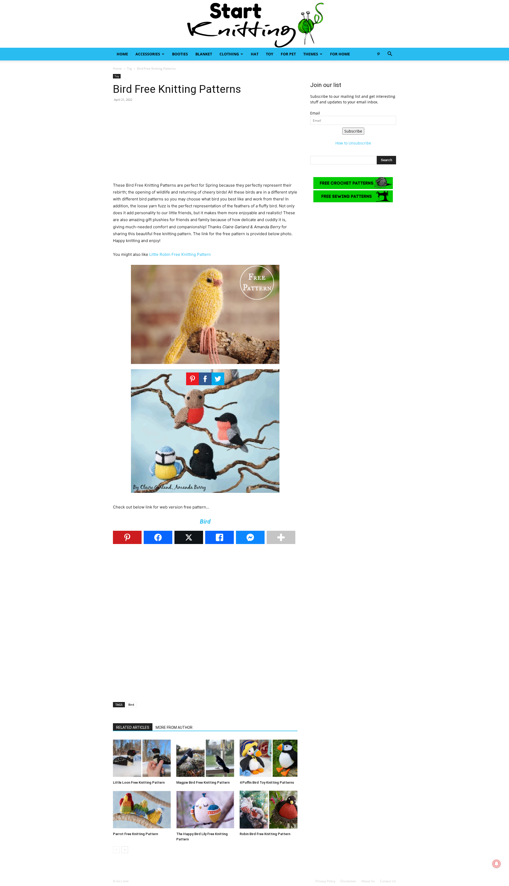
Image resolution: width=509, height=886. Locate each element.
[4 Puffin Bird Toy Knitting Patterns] (268, 758)
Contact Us (388, 881)
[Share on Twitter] (188, 537)
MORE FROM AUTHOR (174, 727)
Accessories (147, 53)
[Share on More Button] (281, 537)
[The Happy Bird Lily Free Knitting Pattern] (205, 810)
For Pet (288, 53)
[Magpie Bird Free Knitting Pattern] (205, 758)
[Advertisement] (205, 145)
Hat (254, 53)
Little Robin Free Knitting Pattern (180, 254)
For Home (340, 53)
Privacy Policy (325, 881)
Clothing (229, 53)
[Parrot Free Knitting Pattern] (142, 810)
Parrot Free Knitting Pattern (135, 834)
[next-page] (124, 849)
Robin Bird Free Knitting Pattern (265, 834)
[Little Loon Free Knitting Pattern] (142, 758)
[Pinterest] (378, 54)
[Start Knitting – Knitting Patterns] (254, 24)
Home (122, 53)
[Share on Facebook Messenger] (250, 537)
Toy (269, 53)
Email (315, 113)
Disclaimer (348, 881)
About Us (368, 881)
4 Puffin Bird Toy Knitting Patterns (267, 782)
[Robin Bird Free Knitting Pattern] (268, 810)
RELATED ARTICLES (132, 727)
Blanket (203, 53)
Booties (180, 53)
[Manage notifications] (496, 863)
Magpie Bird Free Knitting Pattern (203, 782)
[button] (389, 54)
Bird (131, 705)
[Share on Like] (219, 537)
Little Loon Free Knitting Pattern (139, 782)
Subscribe (353, 131)
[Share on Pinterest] (127, 537)
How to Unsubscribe (353, 143)
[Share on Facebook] (158, 537)
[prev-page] (116, 849)
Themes (310, 53)
